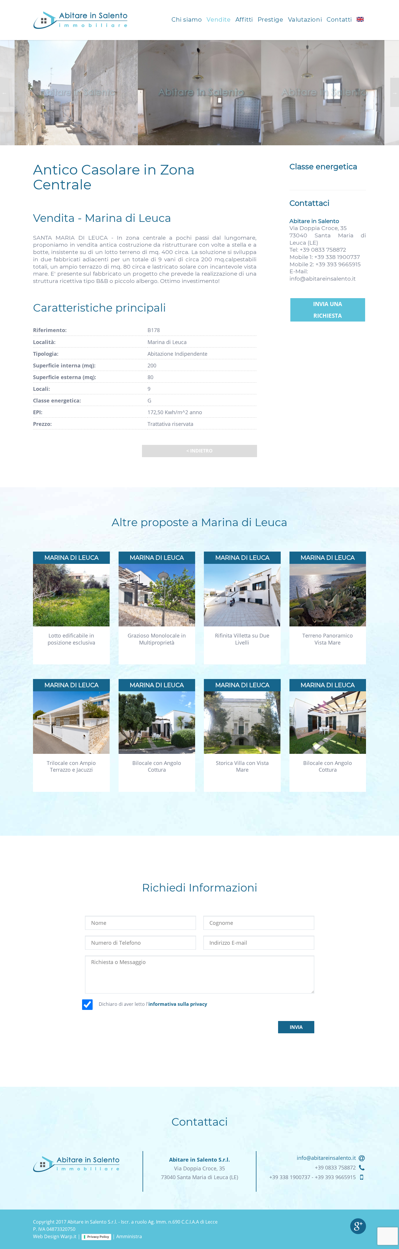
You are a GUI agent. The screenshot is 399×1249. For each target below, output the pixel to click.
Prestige (270, 19)
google (358, 1226)
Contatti (339, 19)
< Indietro (199, 451)
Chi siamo (186, 19)
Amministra (129, 1236)
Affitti (244, 19)
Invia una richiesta (327, 309)
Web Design (46, 1236)
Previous (4, 92)
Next (394, 92)
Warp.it (68, 1236)
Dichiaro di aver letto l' (153, 1004)
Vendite (218, 19)
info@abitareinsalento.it (322, 278)
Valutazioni (305, 19)
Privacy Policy (98, 1237)
